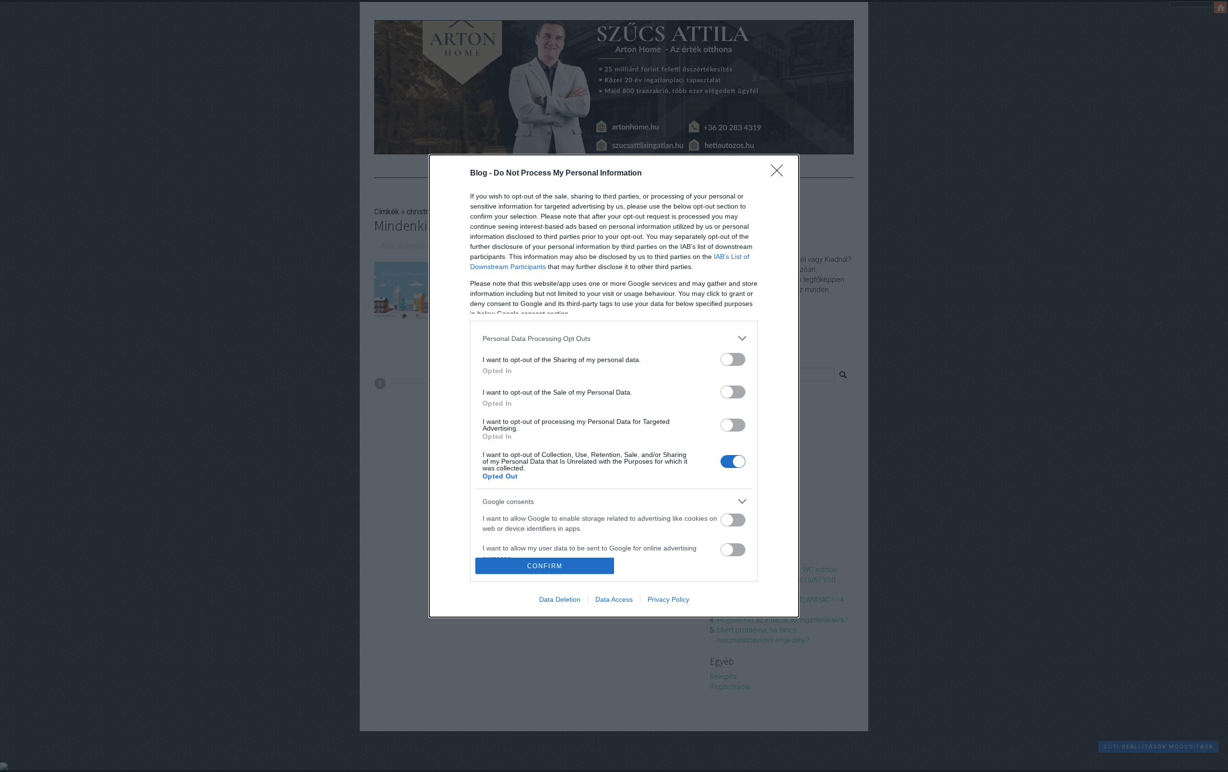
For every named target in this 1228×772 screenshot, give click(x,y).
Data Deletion (559, 599)
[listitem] (614, 338)
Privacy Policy (668, 599)
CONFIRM (545, 566)
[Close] (780, 173)
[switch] (732, 359)
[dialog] (614, 386)
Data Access (614, 599)
